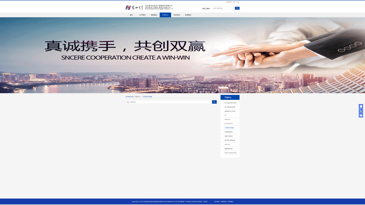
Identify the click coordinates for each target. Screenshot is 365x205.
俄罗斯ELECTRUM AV (230, 113)
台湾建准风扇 (229, 132)
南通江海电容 (229, 136)
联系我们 (188, 15)
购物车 (230, 2)
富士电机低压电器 (230, 107)
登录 (234, 2)
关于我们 (143, 15)
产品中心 (165, 15)
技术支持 (177, 15)
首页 (131, 15)
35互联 (205, 201)
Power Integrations (231, 153)
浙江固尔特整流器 (230, 140)
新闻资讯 (154, 15)
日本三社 (227, 144)
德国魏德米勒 (229, 148)
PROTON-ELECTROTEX (229, 121)
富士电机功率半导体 (231, 103)
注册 (238, 2)
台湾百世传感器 (229, 128)
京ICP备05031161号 (171, 201)
